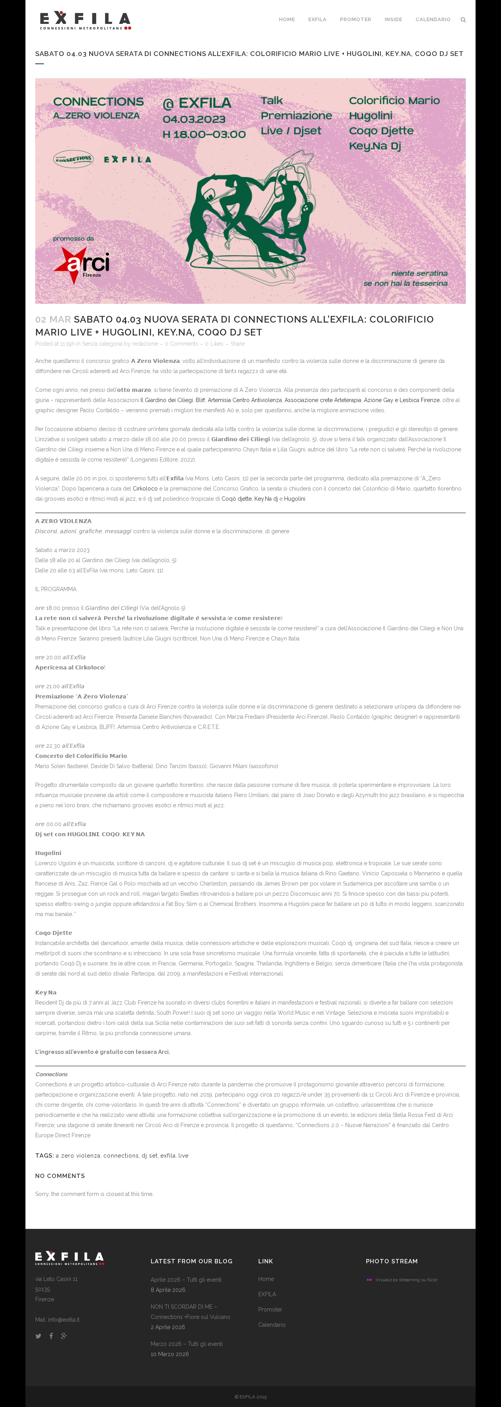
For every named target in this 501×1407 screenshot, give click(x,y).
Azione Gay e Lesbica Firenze (402, 400)
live (183, 1156)
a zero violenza (78, 1156)
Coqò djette (237, 499)
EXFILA (267, 1294)
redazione (145, 344)
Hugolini (294, 499)
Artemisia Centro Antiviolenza (245, 400)
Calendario (272, 1325)
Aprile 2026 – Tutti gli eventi (186, 1280)
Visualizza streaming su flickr (407, 1280)
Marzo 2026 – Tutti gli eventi (187, 1344)
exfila (168, 1156)
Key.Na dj (266, 499)
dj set (150, 1156)
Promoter (270, 1309)
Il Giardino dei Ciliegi (167, 400)
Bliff (200, 400)
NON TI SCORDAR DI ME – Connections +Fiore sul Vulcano (191, 1312)
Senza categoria (102, 344)
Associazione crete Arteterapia (323, 400)
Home (266, 1279)
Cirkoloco (145, 488)
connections (121, 1156)
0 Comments (181, 344)
